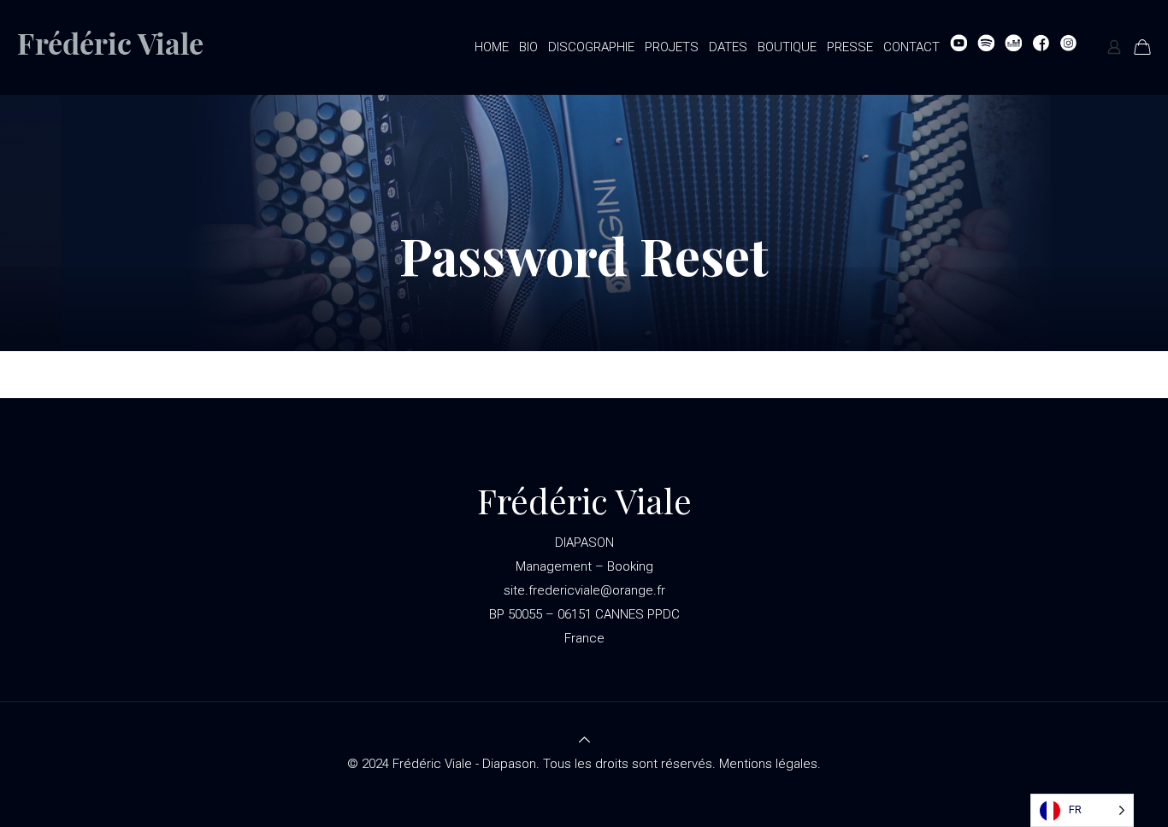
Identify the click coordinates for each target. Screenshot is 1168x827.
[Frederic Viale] (125, 47)
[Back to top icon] (584, 740)
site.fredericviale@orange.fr (584, 590)
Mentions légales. (770, 763)
